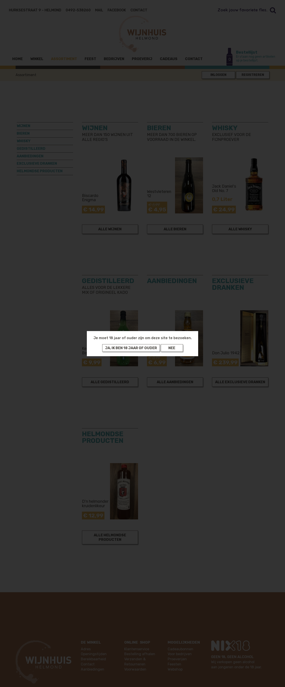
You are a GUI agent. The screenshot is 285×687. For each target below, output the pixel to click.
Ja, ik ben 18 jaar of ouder (131, 348)
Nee (171, 348)
